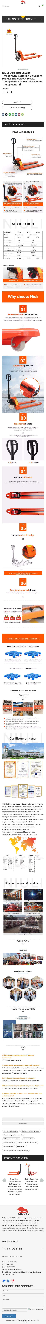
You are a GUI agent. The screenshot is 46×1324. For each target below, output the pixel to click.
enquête (16, 102)
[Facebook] (4, 1280)
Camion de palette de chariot (27, 1142)
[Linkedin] (8, 1280)
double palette (28, 1139)
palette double (8, 1142)
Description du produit (14, 124)
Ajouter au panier (16, 108)
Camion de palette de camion (13, 1135)
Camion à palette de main (30, 1131)
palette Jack (21, 1146)
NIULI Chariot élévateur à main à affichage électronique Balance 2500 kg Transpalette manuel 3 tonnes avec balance (31, 1186)
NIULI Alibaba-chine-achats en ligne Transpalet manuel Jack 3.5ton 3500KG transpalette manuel (14, 1184)
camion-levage (8, 1146)
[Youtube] (12, 1280)
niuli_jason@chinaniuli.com (13, 1269)
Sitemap (24, 1322)
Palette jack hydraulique (12, 1139)
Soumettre (9, 1316)
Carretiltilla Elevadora (11, 1131)
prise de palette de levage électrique (16, 1150)
